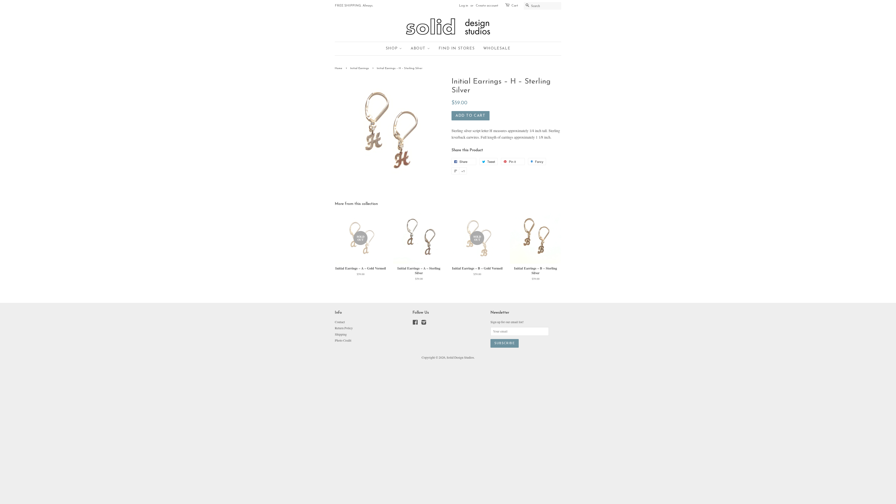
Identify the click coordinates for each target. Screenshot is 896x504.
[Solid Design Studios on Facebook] (415, 323)
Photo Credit (343, 340)
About (419, 48)
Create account (487, 5)
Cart (514, 5)
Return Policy (344, 328)
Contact (340, 322)
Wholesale (496, 48)
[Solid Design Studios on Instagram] (423, 323)
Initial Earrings (359, 68)
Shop (392, 48)
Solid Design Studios (460, 357)
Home (338, 68)
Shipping (341, 334)
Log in (463, 5)
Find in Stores (457, 48)
